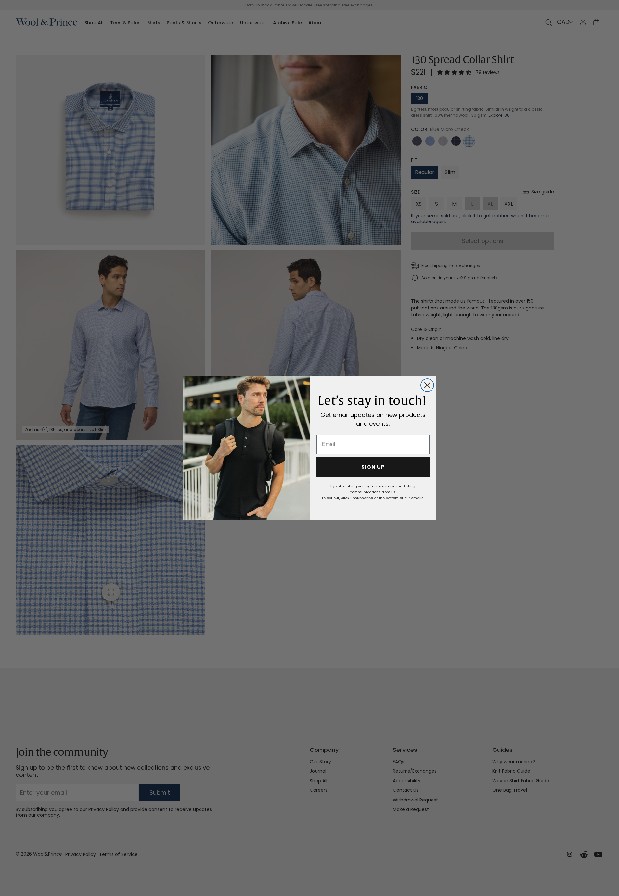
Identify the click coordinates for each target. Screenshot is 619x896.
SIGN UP (373, 467)
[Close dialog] (427, 385)
